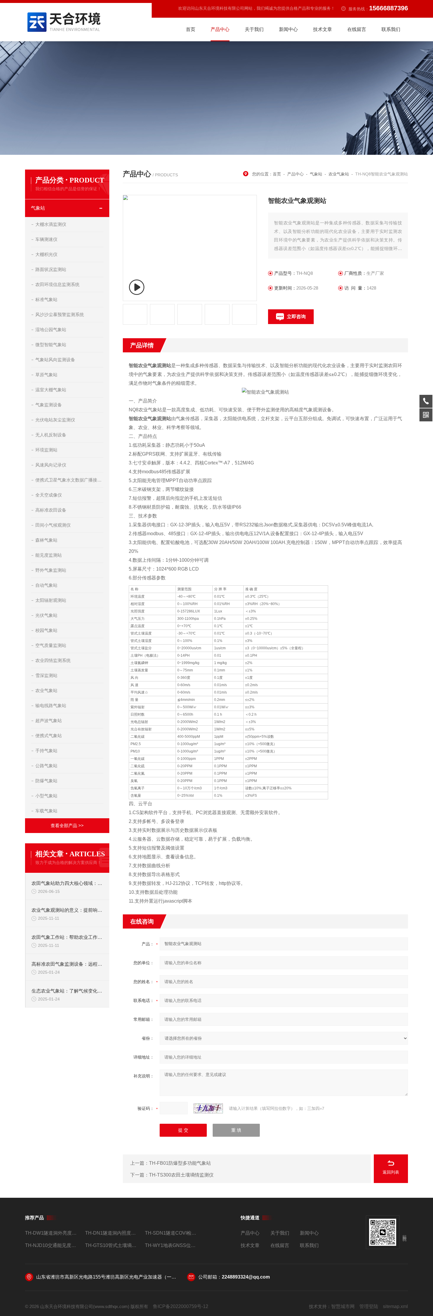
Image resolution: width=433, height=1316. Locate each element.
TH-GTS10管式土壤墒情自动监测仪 (112, 1245)
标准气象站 (46, 299)
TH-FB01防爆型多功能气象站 (180, 1163)
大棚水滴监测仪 (50, 224)
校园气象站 (46, 630)
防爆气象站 (46, 780)
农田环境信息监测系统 (57, 284)
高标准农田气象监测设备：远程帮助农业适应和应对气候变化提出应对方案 (67, 964)
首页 (190, 29)
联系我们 (390, 29)
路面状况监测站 (50, 269)
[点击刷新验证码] (208, 1108)
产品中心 (220, 29)
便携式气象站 (48, 735)
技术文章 (322, 29)
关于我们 (254, 29)
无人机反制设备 (50, 434)
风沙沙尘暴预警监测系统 (59, 314)
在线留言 (356, 29)
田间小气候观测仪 (53, 525)
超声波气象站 (48, 720)
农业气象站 (46, 690)
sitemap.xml (395, 1306)
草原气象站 (46, 374)
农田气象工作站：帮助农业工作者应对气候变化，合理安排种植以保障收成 (67, 937)
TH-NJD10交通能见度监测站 (52, 1245)
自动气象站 (46, 585)
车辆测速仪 (46, 239)
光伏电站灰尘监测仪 (55, 419)
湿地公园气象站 (50, 329)
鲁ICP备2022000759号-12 (180, 1306)
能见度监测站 (48, 555)
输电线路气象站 (50, 705)
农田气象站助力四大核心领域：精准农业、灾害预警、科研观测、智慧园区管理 (67, 883)
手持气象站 (46, 750)
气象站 (38, 208)
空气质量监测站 (50, 645)
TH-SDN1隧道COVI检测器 (172, 1233)
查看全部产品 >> (67, 825)
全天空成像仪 (48, 494)
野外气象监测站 (50, 570)
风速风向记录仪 (50, 464)
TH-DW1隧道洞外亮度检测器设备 (52, 1233)
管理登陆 (368, 1306)
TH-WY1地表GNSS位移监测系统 (172, 1245)
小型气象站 (46, 795)
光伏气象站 (46, 615)
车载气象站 (46, 810)
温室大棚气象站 (50, 389)
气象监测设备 (48, 404)
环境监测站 (46, 449)
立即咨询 (296, 316)
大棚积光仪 (46, 254)
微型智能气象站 (50, 344)
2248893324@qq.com (246, 1276)
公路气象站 (46, 765)
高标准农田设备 (50, 509)
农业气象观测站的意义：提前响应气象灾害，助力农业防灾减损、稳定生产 (67, 910)
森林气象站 (46, 540)
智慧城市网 (343, 1306)
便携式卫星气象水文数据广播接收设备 (69, 479)
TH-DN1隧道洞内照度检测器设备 (112, 1233)
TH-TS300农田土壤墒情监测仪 (181, 1174)
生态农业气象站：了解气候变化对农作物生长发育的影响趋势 (67, 990)
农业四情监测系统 (53, 660)
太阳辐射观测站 (50, 600)
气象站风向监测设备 (55, 359)
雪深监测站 (46, 675)
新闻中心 (288, 29)
